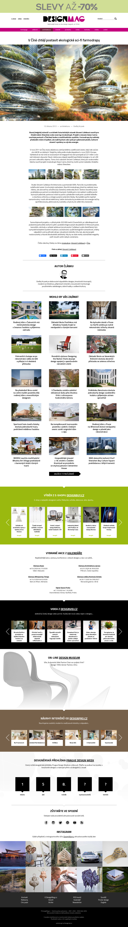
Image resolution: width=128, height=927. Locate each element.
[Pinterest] (68, 823)
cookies (81, 917)
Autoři (50, 899)
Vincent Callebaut (78, 243)
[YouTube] (75, 823)
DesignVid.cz (69, 609)
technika (87, 30)
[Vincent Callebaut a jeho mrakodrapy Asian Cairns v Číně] (64, 83)
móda (77, 30)
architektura (46, 30)
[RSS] (82, 823)
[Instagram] (53, 823)
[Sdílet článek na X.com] (53, 255)
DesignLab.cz (68, 923)
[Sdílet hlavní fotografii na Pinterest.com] (74, 255)
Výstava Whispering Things (38, 577)
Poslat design (103, 899)
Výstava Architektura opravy (89, 566)
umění (105, 30)
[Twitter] (60, 823)
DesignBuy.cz (75, 495)
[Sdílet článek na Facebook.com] (42, 255)
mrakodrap (66, 243)
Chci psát (24, 902)
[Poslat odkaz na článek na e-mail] (85, 255)
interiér (57, 30)
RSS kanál (77, 897)
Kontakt (24, 897)
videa (20, 19)
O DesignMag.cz (51, 897)
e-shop (13, 19)
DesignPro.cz (78, 718)
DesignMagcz (69, 836)
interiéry (26, 19)
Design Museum (69, 657)
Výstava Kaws (38, 566)
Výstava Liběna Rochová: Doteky (89, 577)
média (97, 30)
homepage (24, 30)
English (103, 902)
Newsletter (77, 902)
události (35, 30)
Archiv (50, 902)
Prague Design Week (80, 760)
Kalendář (77, 899)
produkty (68, 30)
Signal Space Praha (63, 588)
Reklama (24, 899)
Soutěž (103, 897)
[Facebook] (46, 823)
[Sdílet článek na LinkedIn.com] (64, 255)
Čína (88, 243)
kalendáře (74, 553)
